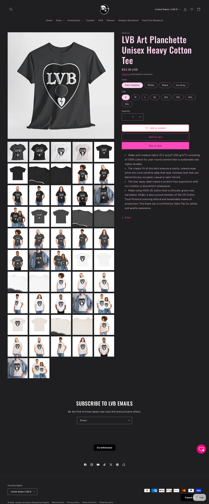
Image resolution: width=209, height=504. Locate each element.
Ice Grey (181, 85)
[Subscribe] (128, 420)
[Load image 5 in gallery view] (104, 152)
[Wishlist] (191, 9)
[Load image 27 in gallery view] (39, 260)
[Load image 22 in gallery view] (39, 238)
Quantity (126, 111)
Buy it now (155, 145)
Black (165, 85)
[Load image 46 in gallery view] (18, 346)
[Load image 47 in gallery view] (39, 346)
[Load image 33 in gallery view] (61, 282)
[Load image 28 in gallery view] (61, 260)
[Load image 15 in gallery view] (104, 195)
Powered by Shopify (40, 502)
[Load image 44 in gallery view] (83, 325)
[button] (11, 9)
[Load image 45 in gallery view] (104, 325)
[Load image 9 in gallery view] (83, 173)
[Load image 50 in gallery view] (104, 346)
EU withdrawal (104, 447)
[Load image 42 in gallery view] (39, 325)
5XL (127, 104)
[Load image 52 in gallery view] (39, 368)
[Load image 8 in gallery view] (61, 173)
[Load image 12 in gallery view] (39, 195)
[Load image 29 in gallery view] (83, 260)
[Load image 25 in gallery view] (104, 238)
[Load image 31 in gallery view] (18, 282)
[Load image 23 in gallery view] (61, 238)
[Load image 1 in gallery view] (18, 152)
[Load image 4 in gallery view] (83, 152)
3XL (178, 97)
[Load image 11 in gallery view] (18, 195)
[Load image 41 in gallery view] (18, 325)
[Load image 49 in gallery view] (83, 346)
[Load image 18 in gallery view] (61, 217)
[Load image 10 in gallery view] (104, 173)
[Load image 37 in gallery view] (39, 303)
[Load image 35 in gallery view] (104, 282)
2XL (166, 97)
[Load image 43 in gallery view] (61, 325)
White (151, 85)
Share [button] (128, 217)
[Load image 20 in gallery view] (104, 217)
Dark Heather (132, 85)
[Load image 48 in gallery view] (61, 346)
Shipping (126, 74)
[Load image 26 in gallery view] (18, 260)
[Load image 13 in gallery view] (61, 195)
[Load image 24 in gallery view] (83, 238)
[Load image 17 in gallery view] (39, 217)
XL (154, 97)
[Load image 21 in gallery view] (18, 238)
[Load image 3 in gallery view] (61, 152)
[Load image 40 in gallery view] (104, 303)
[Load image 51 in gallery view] (18, 368)
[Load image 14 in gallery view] (83, 195)
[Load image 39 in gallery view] (83, 303)
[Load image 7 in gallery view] (39, 173)
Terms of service (89, 502)
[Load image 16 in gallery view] (18, 217)
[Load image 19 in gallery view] (83, 217)
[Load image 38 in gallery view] (61, 303)
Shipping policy (106, 502)
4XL (190, 97)
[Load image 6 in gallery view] (18, 173)
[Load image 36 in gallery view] (18, 303)
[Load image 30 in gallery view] (104, 260)
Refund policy (58, 502)
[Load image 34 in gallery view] (83, 282)
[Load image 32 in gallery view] (39, 282)
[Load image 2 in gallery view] (39, 152)
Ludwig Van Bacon (23, 502)
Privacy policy (73, 502)
